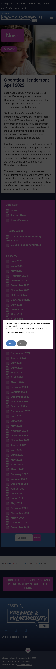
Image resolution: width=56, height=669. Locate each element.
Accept (11, 343)
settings (31, 332)
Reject (22, 343)
